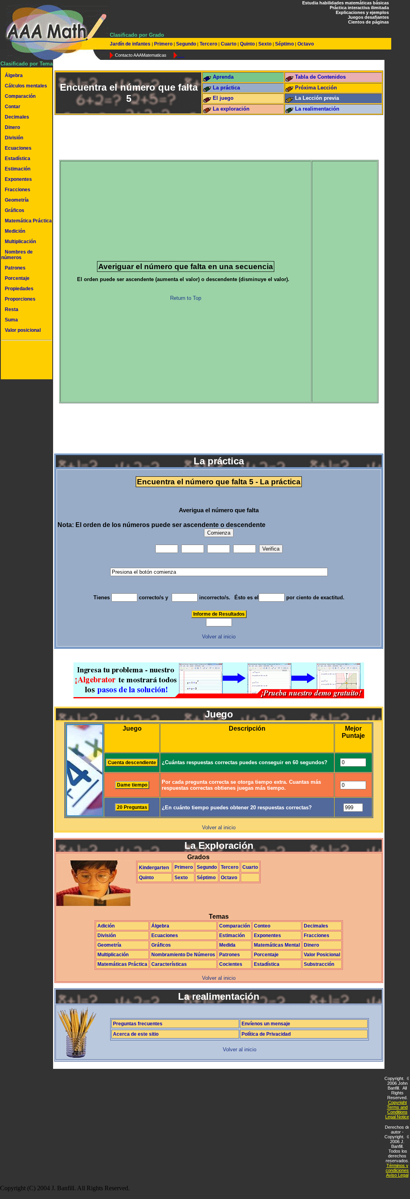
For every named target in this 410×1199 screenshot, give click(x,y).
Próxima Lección (316, 88)
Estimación (17, 169)
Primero (163, 44)
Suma (11, 320)
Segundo (186, 44)
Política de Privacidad (266, 1034)
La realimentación (317, 109)
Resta (11, 309)
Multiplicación (20, 241)
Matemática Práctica (28, 221)
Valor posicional (23, 330)
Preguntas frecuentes (137, 1024)
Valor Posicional (322, 954)
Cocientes (230, 964)
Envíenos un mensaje (266, 1024)
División (14, 138)
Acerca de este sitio (135, 1034)
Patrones (15, 268)
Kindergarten (154, 867)
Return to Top (185, 298)
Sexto (265, 44)
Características (169, 964)
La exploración (231, 109)
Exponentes (18, 179)
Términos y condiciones (397, 1168)
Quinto (247, 44)
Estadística (17, 158)
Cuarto (229, 44)
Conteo (262, 926)
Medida (227, 945)
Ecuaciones (18, 148)
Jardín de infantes (131, 44)
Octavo (305, 44)
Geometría (17, 200)
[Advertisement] (25, 361)
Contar (12, 106)
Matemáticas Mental (277, 945)
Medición (15, 231)
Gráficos (14, 210)
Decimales (17, 117)
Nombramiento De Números (183, 954)
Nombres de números (17, 254)
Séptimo (284, 44)
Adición (106, 926)
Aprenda (223, 77)
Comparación (20, 96)
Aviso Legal (397, 1175)
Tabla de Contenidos (320, 77)
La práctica (226, 88)
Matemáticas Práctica (122, 964)
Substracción (319, 964)
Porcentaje (17, 278)
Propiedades (19, 288)
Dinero (12, 127)
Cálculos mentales (26, 86)
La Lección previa (317, 98)
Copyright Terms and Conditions (397, 1107)
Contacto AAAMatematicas (140, 55)
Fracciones (17, 189)
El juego (223, 98)
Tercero (208, 44)
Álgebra (14, 75)
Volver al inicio (219, 637)
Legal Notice (397, 1116)
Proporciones (20, 299)
